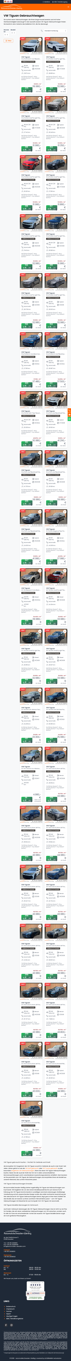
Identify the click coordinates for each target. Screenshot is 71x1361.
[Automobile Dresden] (11, 7)
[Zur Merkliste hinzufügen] (40, 39)
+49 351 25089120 (10, 1257)
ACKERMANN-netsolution (53, 1358)
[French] (10, 1)
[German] (5, 1)
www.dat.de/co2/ (34, 1350)
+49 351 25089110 (9, 1251)
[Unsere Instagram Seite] (11, 1325)
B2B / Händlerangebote (14, 1319)
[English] (8, 1)
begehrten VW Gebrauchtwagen (22, 1171)
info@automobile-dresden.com (15, 1246)
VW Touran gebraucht (50, 1168)
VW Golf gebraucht (32, 1168)
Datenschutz (11, 1306)
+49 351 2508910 (11, 1243)
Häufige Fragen (11, 1316)
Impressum (10, 1309)
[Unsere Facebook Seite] (6, 1325)
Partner (9, 1311)
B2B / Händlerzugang (60, 2)
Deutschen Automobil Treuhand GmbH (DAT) (17, 1335)
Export (8, 1314)
